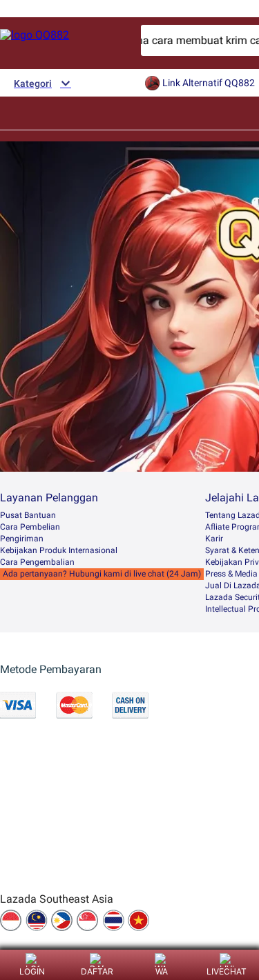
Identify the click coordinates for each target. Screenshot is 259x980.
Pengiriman (22, 538)
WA (161, 971)
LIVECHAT (227, 971)
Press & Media (231, 574)
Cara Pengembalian (37, 562)
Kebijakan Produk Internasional (58, 550)
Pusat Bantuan (28, 515)
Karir (214, 538)
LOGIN (32, 971)
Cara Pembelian (30, 527)
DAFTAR (97, 971)
